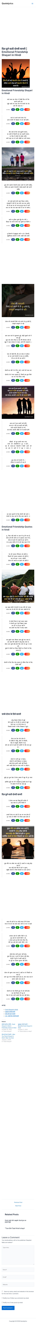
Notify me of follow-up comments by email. (16, 1298)
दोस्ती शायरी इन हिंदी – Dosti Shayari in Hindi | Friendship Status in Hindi (9, 1025)
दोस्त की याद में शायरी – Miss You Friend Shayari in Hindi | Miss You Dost (8, 1036)
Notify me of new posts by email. (13, 1302)
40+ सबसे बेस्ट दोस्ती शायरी (12, 1016)
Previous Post (18, 1202)
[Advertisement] (18, 28)
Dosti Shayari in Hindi (11, 1009)
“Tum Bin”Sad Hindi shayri (15, 1228)
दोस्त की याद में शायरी (10, 1014)
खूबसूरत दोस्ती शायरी (10, 1012)
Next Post (18, 1205)
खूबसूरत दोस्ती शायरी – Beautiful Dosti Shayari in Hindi (25, 1025)
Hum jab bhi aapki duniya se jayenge (15, 1221)
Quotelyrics (7, 3)
